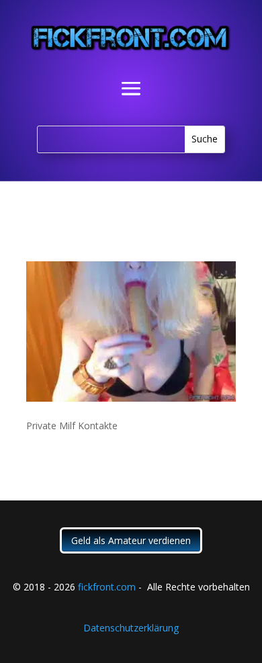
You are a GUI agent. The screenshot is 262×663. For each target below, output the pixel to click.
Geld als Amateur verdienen (131, 540)
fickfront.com (107, 586)
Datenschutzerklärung (131, 627)
